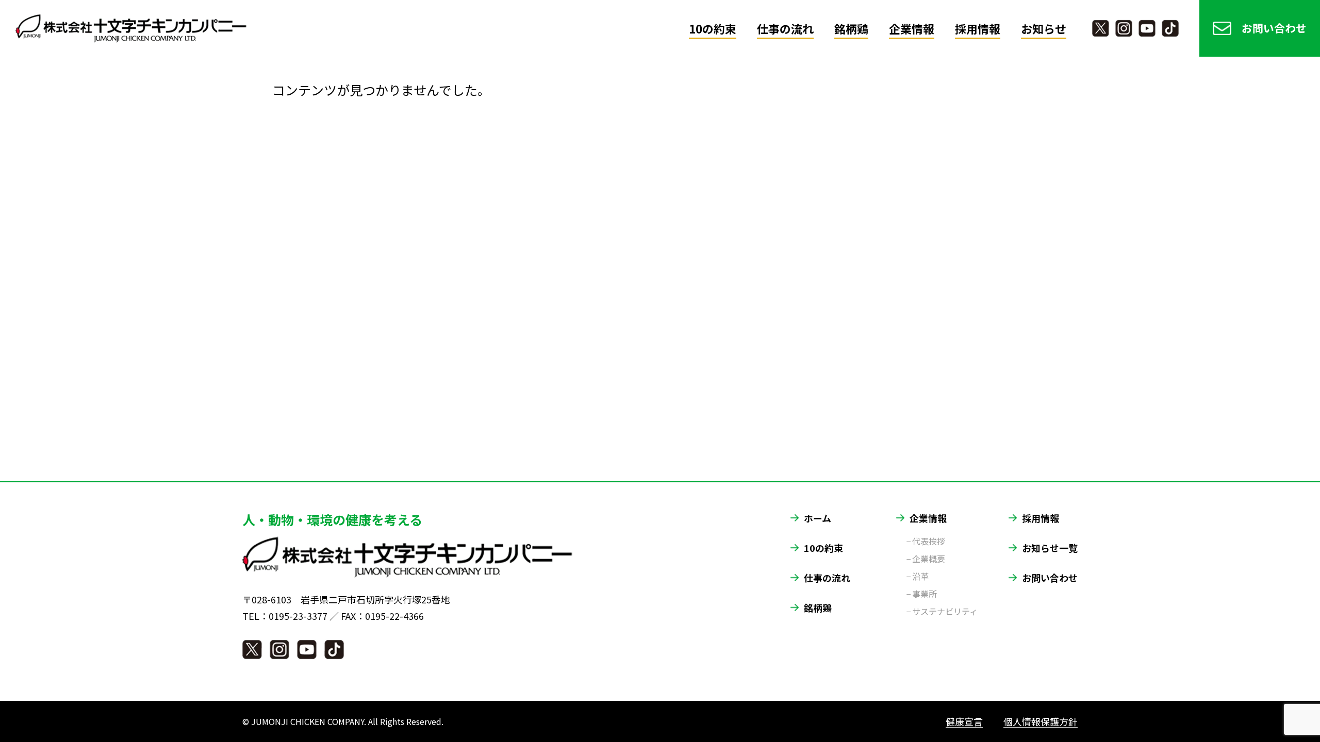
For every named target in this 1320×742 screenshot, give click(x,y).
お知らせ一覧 (1050, 547)
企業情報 (911, 28)
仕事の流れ (785, 28)
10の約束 (712, 28)
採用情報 (977, 28)
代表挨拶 (928, 541)
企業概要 (928, 558)
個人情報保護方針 (1040, 721)
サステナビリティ (945, 611)
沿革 (920, 576)
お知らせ (1043, 28)
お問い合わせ (1274, 28)
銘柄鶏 (851, 28)
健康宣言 (964, 721)
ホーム (817, 517)
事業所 (924, 593)
